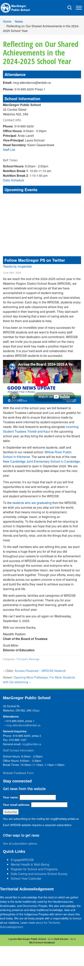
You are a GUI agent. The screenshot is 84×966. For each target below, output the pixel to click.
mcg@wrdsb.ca (31, 744)
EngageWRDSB (22, 859)
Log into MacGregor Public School (27, 939)
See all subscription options (20, 843)
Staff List (9, 149)
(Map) (36, 710)
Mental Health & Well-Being (30, 864)
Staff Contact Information (18, 750)
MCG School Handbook (42, 942)
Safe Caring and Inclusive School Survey (39, 873)
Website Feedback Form (18, 773)
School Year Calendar (26, 878)
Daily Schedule (13, 180)
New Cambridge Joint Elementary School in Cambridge (41, 461)
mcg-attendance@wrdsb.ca (23, 725)
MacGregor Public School (20, 8)
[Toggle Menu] (79, 8)
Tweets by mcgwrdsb (17, 266)
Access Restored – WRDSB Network (40, 670)
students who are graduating (32, 502)
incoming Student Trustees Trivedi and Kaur (41, 429)
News (19, 21)
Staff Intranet (61, 939)
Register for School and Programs (34, 869)
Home (7, 21)
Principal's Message (28, 659)
